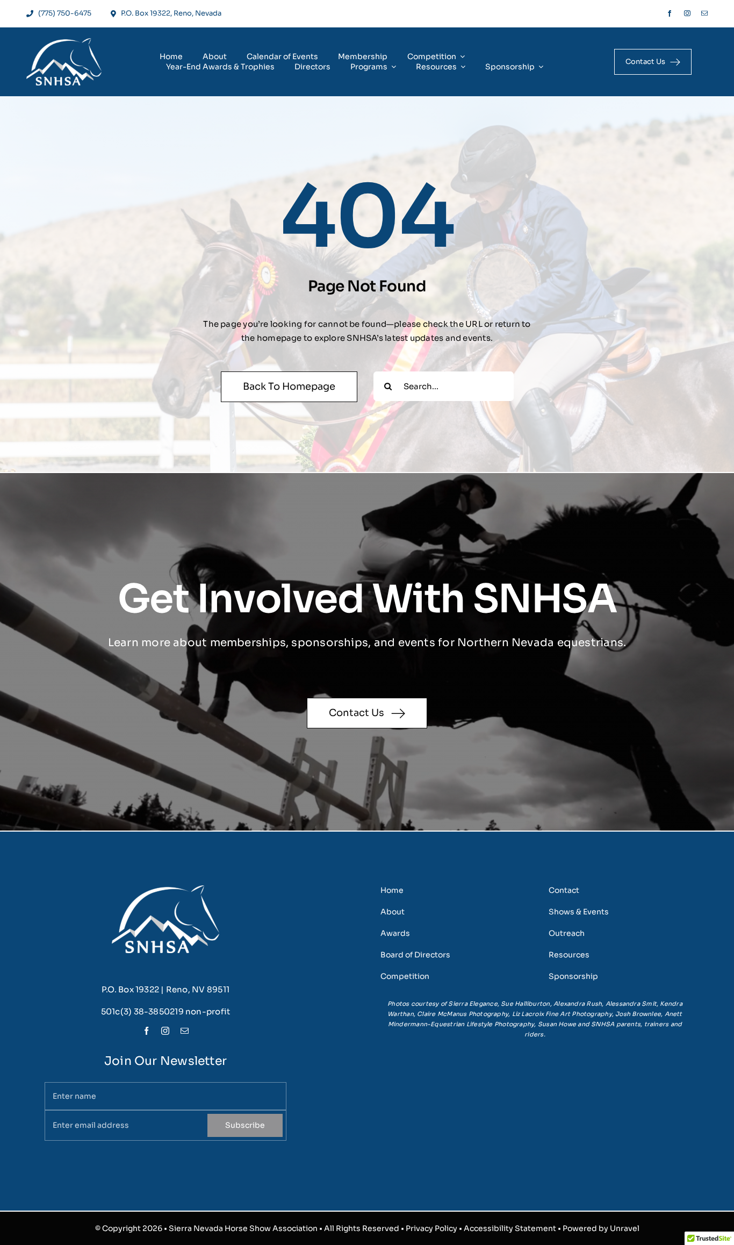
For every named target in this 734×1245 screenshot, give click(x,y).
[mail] (704, 13)
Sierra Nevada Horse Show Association (243, 1228)
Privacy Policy (431, 1228)
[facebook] (669, 13)
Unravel (624, 1228)
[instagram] (687, 13)
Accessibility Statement (510, 1228)
